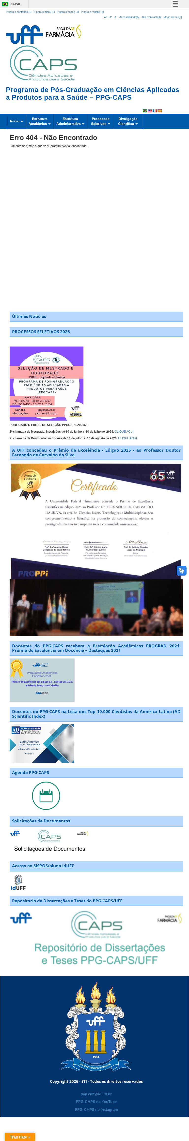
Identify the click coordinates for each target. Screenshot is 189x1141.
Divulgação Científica (128, 121)
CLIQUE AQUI (124, 431)
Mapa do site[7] (173, 17)
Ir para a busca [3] (68, 11)
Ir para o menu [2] (45, 11)
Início (14, 121)
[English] (149, 111)
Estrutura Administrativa (68, 121)
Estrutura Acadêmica (38, 121)
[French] (154, 111)
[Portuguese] (144, 111)
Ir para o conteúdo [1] (19, 11)
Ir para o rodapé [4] (92, 11)
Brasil (10, 4)
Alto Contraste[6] (151, 17)
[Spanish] (159, 111)
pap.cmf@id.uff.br (96, 1094)
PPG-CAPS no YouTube (96, 1102)
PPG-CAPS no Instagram (96, 1109)
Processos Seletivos (100, 121)
